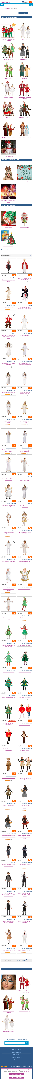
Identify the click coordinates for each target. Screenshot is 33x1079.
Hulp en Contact (16, 1049)
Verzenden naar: (25, 2)
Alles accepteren (16, 1074)
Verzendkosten (16, 1052)
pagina (24, 960)
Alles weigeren (17, 1077)
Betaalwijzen (16, 1055)
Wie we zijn (16, 1060)
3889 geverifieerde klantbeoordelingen (22, 1066)
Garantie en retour (16, 1057)
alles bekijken (23, 13)
